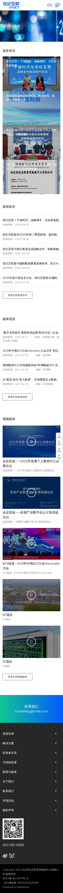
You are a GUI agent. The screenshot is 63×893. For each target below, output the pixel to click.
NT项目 (8, 614)
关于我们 (8, 781)
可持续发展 (10, 762)
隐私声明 (8, 810)
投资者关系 (10, 752)
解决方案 (8, 743)
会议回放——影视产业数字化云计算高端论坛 (30, 515)
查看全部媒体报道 (17, 397)
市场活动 (8, 800)
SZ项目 (7, 661)
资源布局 (8, 733)
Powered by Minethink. (16, 887)
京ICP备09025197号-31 (15, 878)
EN (49, 5)
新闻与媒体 (10, 771)
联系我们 (8, 791)
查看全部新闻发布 (17, 295)
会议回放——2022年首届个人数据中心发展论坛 (31, 463)
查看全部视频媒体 (17, 677)
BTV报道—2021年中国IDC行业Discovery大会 (31, 566)
